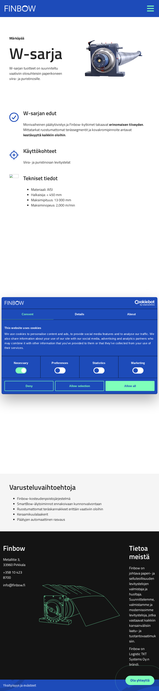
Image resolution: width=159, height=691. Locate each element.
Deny (29, 386)
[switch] (60, 370)
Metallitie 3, (11, 559)
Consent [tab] (27, 314)
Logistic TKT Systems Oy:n (139, 656)
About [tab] (131, 314)
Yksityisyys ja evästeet (19, 685)
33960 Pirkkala (14, 564)
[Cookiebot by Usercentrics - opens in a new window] (138, 303)
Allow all (130, 386)
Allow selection (79, 386)
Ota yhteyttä (139, 680)
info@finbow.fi (14, 585)
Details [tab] (79, 314)
